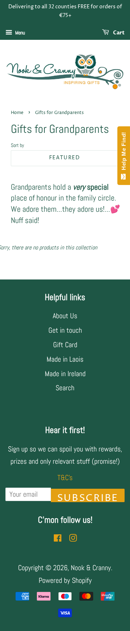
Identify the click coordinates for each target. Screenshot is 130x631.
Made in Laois (65, 359)
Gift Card (65, 344)
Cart (118, 32)
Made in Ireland (65, 373)
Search (65, 387)
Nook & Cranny (91, 567)
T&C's (65, 477)
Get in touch (65, 330)
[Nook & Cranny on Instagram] (73, 538)
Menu (19, 32)
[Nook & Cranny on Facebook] (57, 538)
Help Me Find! (124, 153)
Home (17, 113)
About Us (65, 315)
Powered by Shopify (65, 580)
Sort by (17, 145)
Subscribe (87, 497)
